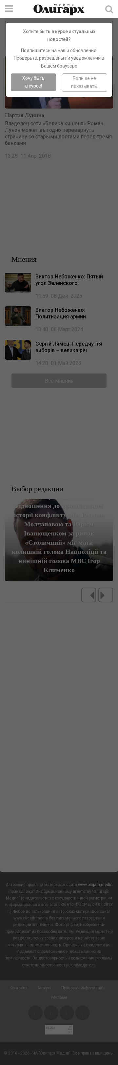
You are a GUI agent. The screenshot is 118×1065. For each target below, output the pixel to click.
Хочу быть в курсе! (33, 82)
